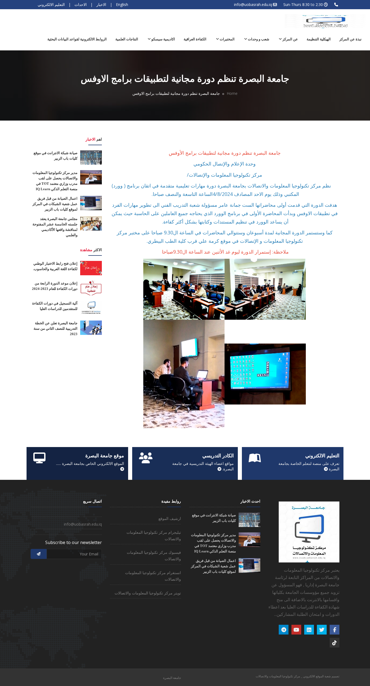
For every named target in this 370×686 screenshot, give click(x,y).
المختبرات (227, 39)
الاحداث (80, 4)
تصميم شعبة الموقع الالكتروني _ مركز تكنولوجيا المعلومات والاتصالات (297, 676)
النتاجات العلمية (126, 39)
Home (232, 93)
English (122, 4)
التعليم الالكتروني (51, 4)
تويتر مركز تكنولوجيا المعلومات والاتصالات (148, 593)
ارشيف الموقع (169, 518)
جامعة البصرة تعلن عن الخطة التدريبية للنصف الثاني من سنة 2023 (55, 328)
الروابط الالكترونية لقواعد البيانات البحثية (77, 39)
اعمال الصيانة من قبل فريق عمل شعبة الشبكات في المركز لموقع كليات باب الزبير (55, 203)
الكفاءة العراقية (195, 39)
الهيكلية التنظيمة (319, 39)
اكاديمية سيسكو (163, 39)
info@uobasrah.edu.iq (253, 4)
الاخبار (101, 4)
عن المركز (290, 39)
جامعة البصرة (172, 677)
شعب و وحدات (258, 39)
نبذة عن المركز (350, 39)
